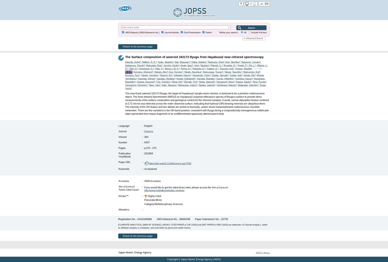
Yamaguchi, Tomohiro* (136, 85)
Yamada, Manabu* (206, 78)
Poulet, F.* (243, 65)
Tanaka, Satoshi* (207, 85)
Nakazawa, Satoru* (187, 85)
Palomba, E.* (199, 68)
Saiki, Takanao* (169, 85)
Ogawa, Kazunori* (146, 82)
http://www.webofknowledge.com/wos (164, 190)
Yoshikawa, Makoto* (226, 85)
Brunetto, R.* (230, 65)
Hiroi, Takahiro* (201, 65)
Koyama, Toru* (132, 75)
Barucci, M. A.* (172, 68)
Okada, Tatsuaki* (220, 75)
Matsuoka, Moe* (154, 65)
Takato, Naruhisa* (193, 72)
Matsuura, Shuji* (216, 62)
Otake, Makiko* (199, 62)
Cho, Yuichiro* (163, 82)
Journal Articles (171, 32)
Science (148, 131)
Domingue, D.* (146, 68)
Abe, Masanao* (182, 62)
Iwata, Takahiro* (166, 62)
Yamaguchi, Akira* (225, 82)
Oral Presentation (192, 32)
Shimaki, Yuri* (191, 82)
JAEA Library (263, 253)
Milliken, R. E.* (149, 62)
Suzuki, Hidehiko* (225, 78)
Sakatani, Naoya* (182, 75)
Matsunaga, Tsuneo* (213, 72)
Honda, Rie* (250, 75)
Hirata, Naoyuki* (207, 82)
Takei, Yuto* (154, 85)
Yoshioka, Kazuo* (244, 78)
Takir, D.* (133, 68)
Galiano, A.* (212, 68)
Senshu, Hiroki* (171, 65)
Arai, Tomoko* (176, 72)
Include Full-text (259, 32)
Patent (209, 32)
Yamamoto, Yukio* (201, 75)
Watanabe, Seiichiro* (248, 85)
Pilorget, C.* (216, 65)
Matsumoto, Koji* (251, 72)
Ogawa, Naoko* (243, 82)
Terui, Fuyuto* (259, 82)
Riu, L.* (252, 65)
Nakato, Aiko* (161, 72)
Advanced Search (254, 38)
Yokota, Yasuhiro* (150, 75)
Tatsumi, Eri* (166, 75)
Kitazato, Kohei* (133, 62)
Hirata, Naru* (186, 65)
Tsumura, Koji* (227, 68)
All (245, 32)
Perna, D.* (186, 68)
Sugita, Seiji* (236, 75)
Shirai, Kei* (177, 82)
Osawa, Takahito (243, 68)
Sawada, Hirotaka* (166, 78)
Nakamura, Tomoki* (135, 65)
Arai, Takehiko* (232, 62)
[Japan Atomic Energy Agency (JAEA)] (125, 9)
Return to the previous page (138, 46)
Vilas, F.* (159, 68)
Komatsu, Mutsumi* (143, 72)
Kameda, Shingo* (147, 78)
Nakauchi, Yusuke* (250, 62)
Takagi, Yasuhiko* (233, 72)
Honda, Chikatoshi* (186, 78)
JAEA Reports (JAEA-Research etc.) (142, 32)
